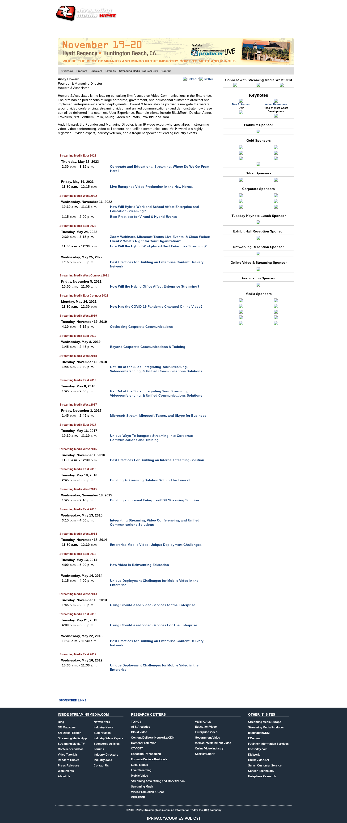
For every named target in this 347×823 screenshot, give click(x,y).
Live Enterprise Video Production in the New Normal (152, 186)
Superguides (102, 733)
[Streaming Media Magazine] (241, 324)
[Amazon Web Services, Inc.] (241, 148)
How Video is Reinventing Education (139, 565)
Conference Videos (71, 749)
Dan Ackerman (241, 104)
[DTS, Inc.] (276, 196)
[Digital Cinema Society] (258, 286)
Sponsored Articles (107, 743)
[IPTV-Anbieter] (276, 307)
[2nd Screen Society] (241, 301)
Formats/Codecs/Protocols (149, 759)
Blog (61, 722)
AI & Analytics (140, 726)
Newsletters (102, 722)
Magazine (67, 727)
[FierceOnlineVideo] (276, 301)
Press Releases (68, 765)
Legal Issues (139, 764)
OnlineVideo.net (258, 760)
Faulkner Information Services (268, 743)
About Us (64, 776)
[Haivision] (241, 202)
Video (161, 29)
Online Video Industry (209, 748)
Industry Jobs (103, 760)
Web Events (238, 29)
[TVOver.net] (276, 324)
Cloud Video (139, 732)
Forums (99, 749)
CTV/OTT (137, 748)
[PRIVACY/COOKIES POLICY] (173, 818)
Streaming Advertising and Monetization (158, 781)
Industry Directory (106, 754)
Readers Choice (69, 760)
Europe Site (80, 29)
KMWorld (254, 754)
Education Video (206, 726)
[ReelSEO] (276, 318)
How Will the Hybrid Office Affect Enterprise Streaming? (154, 286)
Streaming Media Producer (266, 727)
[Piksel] (276, 202)
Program (81, 71)
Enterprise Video (206, 732)
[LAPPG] (241, 313)
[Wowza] (276, 208)
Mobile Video (139, 775)
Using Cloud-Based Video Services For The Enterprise (153, 625)
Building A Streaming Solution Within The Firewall (150, 480)
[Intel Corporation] (241, 181)
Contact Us (101, 765)
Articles (145, 29)
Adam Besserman (276, 104)
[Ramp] (276, 154)
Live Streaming (141, 770)
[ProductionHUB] (241, 318)
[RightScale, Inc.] (241, 160)
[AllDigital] (241, 196)
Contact (166, 71)
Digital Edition (69, 733)
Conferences (263, 29)
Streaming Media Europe (264, 722)
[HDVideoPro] (241, 307)
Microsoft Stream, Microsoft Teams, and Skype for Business (158, 415)
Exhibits (111, 71)
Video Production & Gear (147, 792)
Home (62, 29)
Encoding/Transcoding (146, 754)
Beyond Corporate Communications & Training (147, 347)
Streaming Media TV (71, 743)
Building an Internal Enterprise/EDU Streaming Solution (154, 500)
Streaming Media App (72, 738)
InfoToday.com (257, 749)
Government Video (207, 737)
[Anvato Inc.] (258, 223)
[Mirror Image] (241, 154)
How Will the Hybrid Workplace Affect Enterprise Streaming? (158, 246)
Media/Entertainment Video (213, 743)
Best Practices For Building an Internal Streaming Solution (157, 460)
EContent (254, 738)
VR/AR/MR (138, 797)
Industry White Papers (108, 738)
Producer (103, 29)
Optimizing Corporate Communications (141, 326)
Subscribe (124, 29)
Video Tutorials (68, 754)
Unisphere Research (262, 776)
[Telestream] (276, 160)
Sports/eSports (205, 754)
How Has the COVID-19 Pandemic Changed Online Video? (156, 306)
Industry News (103, 727)
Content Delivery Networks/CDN (152, 737)
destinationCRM (259, 733)
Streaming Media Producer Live (138, 71)
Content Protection (143, 743)
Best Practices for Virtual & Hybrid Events (143, 217)
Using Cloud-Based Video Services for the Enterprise (152, 605)
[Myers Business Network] (276, 313)
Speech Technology (261, 771)
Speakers (96, 71)
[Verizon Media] (241, 208)
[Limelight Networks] (276, 148)
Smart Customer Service (265, 765)
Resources (215, 29)
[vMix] (258, 165)
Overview (67, 71)
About (284, 29)
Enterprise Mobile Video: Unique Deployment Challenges (156, 545)
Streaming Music (142, 786)
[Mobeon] (258, 270)
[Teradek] (258, 133)
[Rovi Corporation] (276, 181)
